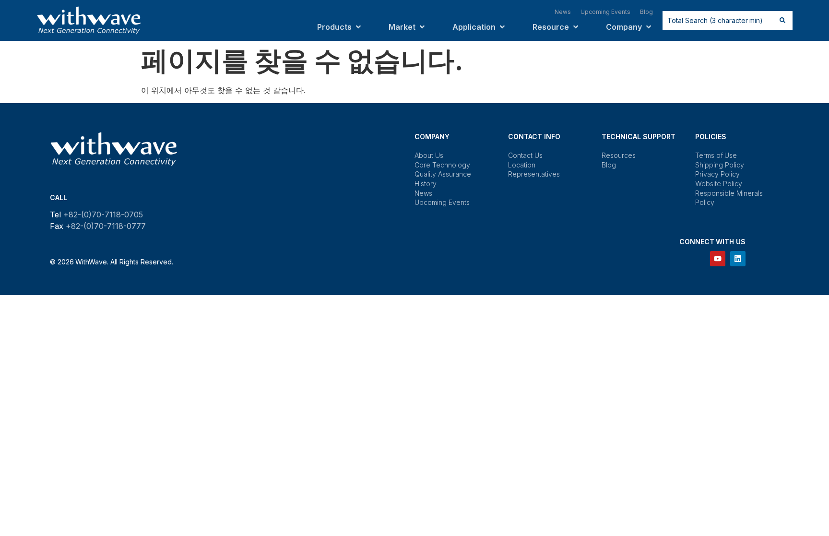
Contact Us (525, 155)
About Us (428, 155)
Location (521, 165)
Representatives (534, 174)
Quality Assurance (442, 174)
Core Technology (442, 165)
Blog (609, 165)
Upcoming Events (442, 202)
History (425, 183)
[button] (340, 27)
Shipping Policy (719, 165)
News (423, 193)
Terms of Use (716, 155)
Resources (619, 155)
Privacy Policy (717, 174)
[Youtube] (717, 258)
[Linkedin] (738, 258)
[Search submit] (782, 20)
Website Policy (718, 183)
